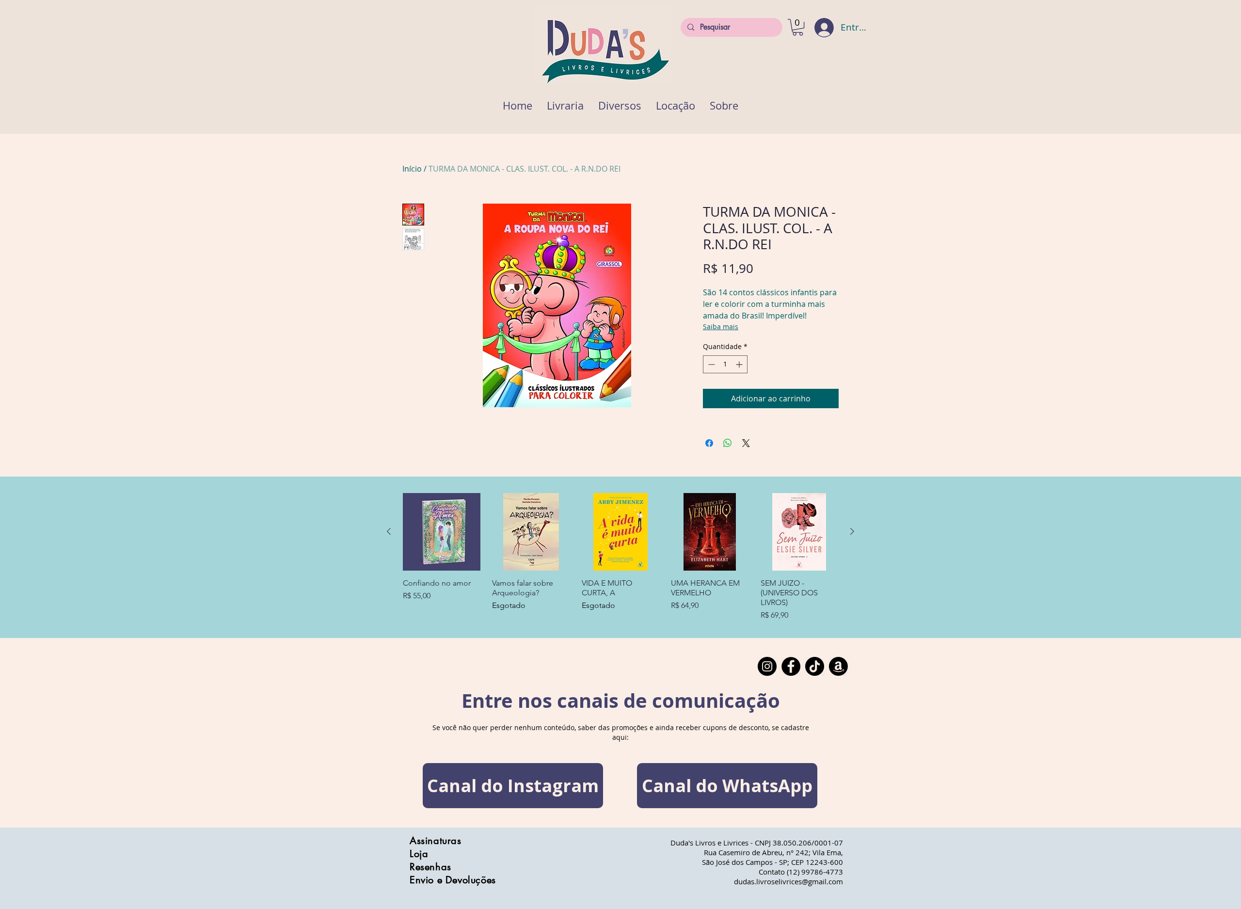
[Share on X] (746, 443)
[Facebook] (790, 666)
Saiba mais (720, 326)
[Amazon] (838, 666)
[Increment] (740, 364)
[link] (798, 27)
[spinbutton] (725, 364)
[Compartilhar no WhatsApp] (727, 443)
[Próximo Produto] (852, 531)
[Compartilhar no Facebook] (709, 443)
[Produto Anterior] (389, 531)
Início (412, 168)
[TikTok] (814, 666)
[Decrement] (710, 364)
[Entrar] (817, 27)
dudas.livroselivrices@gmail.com (788, 881)
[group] (620, 557)
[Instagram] (767, 666)
